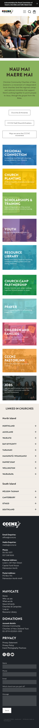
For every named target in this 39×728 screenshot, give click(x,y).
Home (5, 596)
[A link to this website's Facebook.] (4, 654)
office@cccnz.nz (9, 537)
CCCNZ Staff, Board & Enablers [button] (19, 123)
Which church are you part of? (13, 686)
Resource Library (9, 612)
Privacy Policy (8, 645)
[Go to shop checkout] (34, 11)
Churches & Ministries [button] (19, 112)
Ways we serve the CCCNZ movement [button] (19, 134)
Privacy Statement (9, 642)
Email (4, 678)
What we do (7, 601)
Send (7, 710)
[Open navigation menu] (24, 11)
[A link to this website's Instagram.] (8, 654)
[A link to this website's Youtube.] (12, 654)
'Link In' (5, 609)
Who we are (7, 598)
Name (4, 663)
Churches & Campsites (11, 606)
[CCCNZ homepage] (12, 12)
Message (5, 694)
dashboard (18, 719)
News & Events (8, 604)
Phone (4, 671)
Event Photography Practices (14, 648)
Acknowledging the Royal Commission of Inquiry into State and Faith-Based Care (18, 3)
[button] (29, 11)
